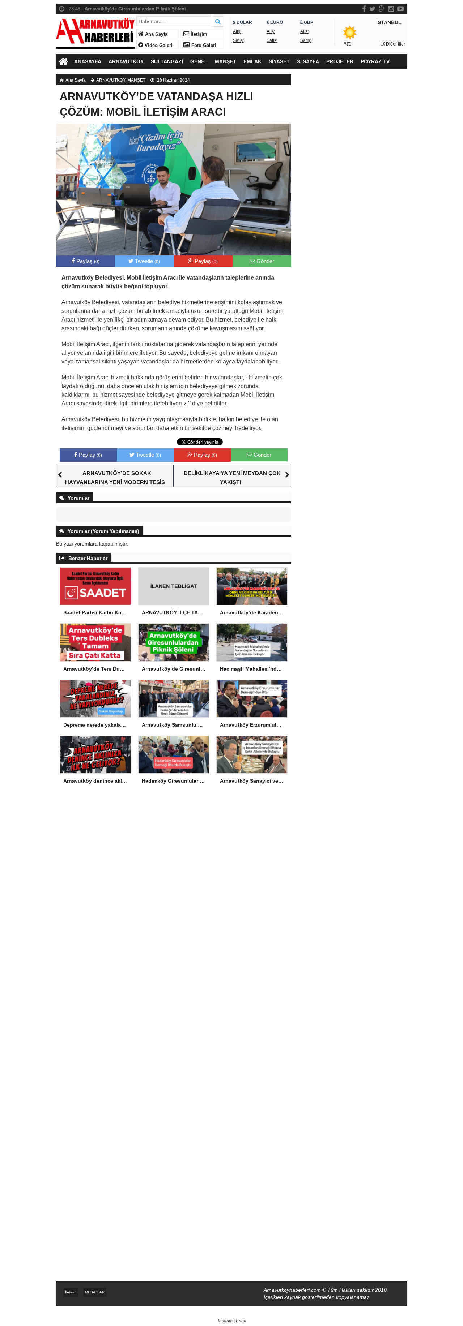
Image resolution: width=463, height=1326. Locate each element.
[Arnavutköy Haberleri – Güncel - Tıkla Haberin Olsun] (95, 31)
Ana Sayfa (155, 34)
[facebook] (364, 9)
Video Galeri (158, 45)
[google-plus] (382, 9)
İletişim (198, 34)
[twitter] (372, 9)
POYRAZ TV (375, 61)
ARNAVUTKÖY (126, 61)
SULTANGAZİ (167, 61)
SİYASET (279, 61)
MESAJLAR (95, 1292)
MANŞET (225, 61)
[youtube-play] (400, 9)
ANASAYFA (87, 61)
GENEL (199, 61)
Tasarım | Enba (231, 1320)
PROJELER (339, 61)
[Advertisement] (352, 197)
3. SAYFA (308, 61)
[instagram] (391, 9)
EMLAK (252, 61)
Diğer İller (395, 44)
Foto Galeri (203, 45)
